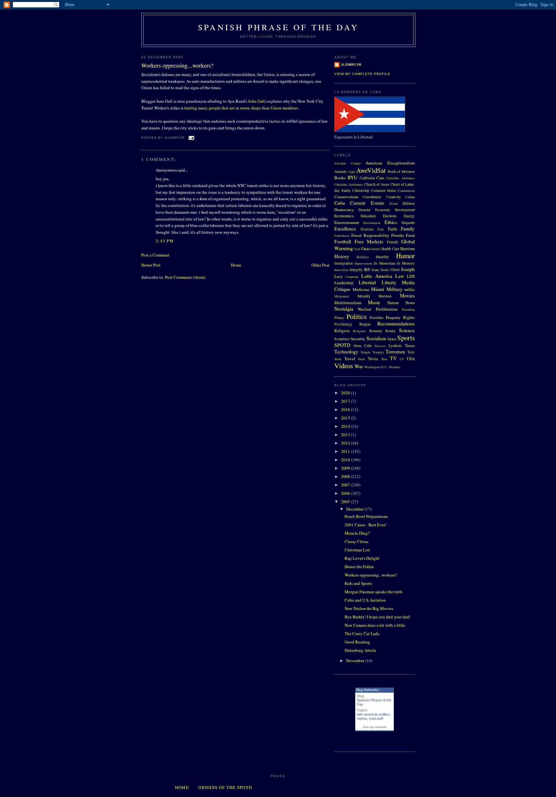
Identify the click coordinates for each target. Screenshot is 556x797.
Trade (338, 359)
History (341, 256)
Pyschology (343, 324)
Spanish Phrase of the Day (278, 27)
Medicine (361, 289)
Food (410, 235)
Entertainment (346, 222)
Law (399, 276)
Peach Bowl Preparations (366, 516)
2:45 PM (165, 241)
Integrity (356, 269)
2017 (346, 401)
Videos (343, 365)
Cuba (339, 203)
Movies (407, 295)
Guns (365, 248)
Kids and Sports (358, 583)
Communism (406, 190)
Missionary (341, 296)
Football (342, 241)
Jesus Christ (390, 269)
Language (352, 276)
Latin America (376, 276)
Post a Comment (155, 255)
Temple (366, 352)
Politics (356, 316)
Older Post (320, 265)
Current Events (367, 203)
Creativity (393, 196)
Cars (380, 178)
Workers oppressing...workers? (177, 65)
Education (368, 215)
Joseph (408, 269)
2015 (346, 418)
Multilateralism (347, 302)
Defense (409, 203)
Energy (409, 215)
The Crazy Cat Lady (362, 633)
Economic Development (395, 209)
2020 (346, 393)
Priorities (377, 317)
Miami (377, 289)
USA (411, 358)
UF (402, 359)
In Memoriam (384, 263)
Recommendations (396, 323)
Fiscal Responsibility (370, 235)
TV (393, 358)
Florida (397, 235)
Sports (406, 337)
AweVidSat (371, 170)
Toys (411, 352)
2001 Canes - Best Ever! (365, 525)
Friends (392, 241)
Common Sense (383, 190)
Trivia (373, 358)
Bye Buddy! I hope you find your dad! (377, 617)
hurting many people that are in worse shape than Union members (241, 108)
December (355, 509)
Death (393, 203)
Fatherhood (341, 235)
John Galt (256, 101)
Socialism (376, 338)
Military (394, 289)
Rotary (390, 330)
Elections (390, 215)
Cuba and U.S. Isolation (365, 600)
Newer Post (151, 265)
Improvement (363, 263)
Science (407, 330)
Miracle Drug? (357, 533)
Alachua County (347, 163)
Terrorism (395, 351)
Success (380, 345)
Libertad (367, 282)
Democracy (344, 209)
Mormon (385, 296)
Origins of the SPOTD (225, 787)
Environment (371, 222)
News (410, 302)
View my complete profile (362, 74)
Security (358, 339)
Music (374, 302)
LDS (411, 276)
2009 (346, 468)
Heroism (407, 248)
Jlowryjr (351, 64)
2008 (346, 476)
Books (340, 178)
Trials (361, 359)
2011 (346, 451)
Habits (375, 249)
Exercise (367, 229)
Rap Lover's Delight (362, 558)
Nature (393, 302)
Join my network (374, 727)
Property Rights (400, 317)
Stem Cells (363, 345)
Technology (346, 351)
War (359, 366)
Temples (378, 352)
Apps (351, 171)
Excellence (345, 228)
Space (391, 338)
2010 (346, 460)
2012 (346, 443)
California (367, 177)
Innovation (341, 269)
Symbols (395, 345)
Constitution (372, 196)
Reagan (365, 324)
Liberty (389, 282)
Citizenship (360, 190)
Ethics (391, 222)
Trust (384, 359)
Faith (392, 229)
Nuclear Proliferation (377, 309)
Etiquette (408, 222)
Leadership (344, 283)
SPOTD (342, 345)
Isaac (375, 269)
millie (409, 289)
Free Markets (369, 241)
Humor (405, 255)
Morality (363, 296)
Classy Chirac (357, 541)
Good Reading (357, 642)
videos (362, 718)
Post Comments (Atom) (185, 277)
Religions (359, 331)
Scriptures (342, 338)
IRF (367, 269)
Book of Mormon (401, 171)
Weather (394, 367)
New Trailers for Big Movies (369, 608)
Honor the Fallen (359, 566)
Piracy (339, 317)
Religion (342, 330)
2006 (346, 493)
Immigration (343, 263)
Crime (410, 196)
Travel (349, 358)
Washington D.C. (376, 367)
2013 (346, 434)
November (355, 660)
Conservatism (346, 197)
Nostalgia (343, 308)
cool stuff (376, 718)
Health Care (390, 248)
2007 (346, 485)
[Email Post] (191, 137)
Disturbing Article (360, 650)
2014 (346, 426)
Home (236, 265)
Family (408, 228)
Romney (375, 330)
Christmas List (357, 550)
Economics (344, 216)
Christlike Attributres (348, 184)
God (357, 249)
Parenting (408, 309)
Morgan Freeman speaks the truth (374, 592)
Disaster (364, 209)
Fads (380, 229)
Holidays (363, 257)
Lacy (338, 276)
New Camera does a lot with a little (375, 625)
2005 (346, 501)
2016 (346, 409)
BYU (352, 177)
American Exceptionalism (390, 163)
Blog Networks (367, 690)
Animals (340, 171)
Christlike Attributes (400, 178)
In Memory (406, 263)
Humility (382, 256)
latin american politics (373, 714)
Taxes (410, 345)
